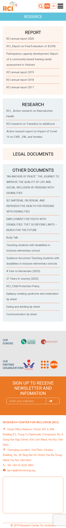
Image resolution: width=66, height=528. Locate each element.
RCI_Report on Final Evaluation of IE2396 (31, 46)
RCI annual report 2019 (20, 72)
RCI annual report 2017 (20, 87)
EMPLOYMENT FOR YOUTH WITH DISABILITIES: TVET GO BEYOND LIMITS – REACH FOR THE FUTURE (31, 224)
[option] (28, 341)
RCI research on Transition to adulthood (30, 123)
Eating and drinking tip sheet (23, 306)
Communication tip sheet (21, 314)
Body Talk (12, 237)
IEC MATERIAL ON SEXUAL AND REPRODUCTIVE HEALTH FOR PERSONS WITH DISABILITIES (30, 206)
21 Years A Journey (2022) (22, 278)
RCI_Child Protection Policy (22, 286)
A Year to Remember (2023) (23, 271)
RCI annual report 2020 (20, 38)
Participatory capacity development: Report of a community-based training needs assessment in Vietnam (32, 59)
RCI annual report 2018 (20, 79)
